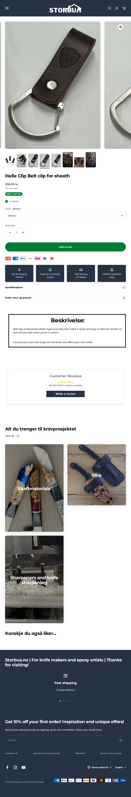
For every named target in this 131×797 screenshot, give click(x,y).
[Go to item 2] (22, 161)
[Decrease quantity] (10, 232)
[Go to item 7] (79, 162)
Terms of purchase (111, 753)
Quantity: (10, 225)
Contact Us (11, 753)
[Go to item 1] (10, 161)
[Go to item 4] (45, 161)
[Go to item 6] (68, 160)
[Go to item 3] (33, 161)
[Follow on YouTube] (23, 767)
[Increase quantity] (23, 232)
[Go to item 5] (56, 161)
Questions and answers (46, 753)
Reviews (80, 753)
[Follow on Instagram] (15, 767)
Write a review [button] (65, 393)
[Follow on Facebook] (7, 767)
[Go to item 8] (91, 160)
